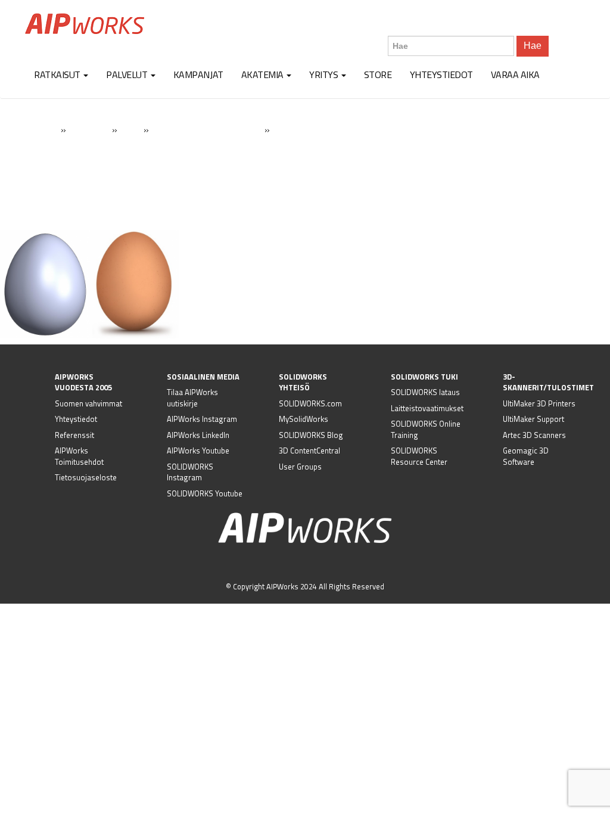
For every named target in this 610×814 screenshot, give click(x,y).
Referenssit (74, 435)
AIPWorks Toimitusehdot (79, 456)
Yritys (324, 74)
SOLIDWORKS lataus (425, 392)
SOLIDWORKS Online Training (425, 429)
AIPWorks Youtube (198, 450)
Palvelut (128, 74)
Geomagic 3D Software (526, 456)
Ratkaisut (58, 74)
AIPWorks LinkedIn (198, 435)
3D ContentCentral (309, 450)
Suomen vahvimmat (88, 403)
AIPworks (84, 24)
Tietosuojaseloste (86, 477)
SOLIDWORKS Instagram (190, 472)
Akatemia (263, 74)
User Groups (300, 467)
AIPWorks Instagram (202, 419)
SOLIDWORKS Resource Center (419, 456)
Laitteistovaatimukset (427, 408)
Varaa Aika (515, 74)
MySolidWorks (303, 419)
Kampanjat (198, 74)
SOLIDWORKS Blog (311, 435)
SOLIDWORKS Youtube (204, 493)
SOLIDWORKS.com (310, 403)
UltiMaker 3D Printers (539, 403)
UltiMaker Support (533, 419)
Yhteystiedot (441, 74)
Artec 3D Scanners (534, 435)
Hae (532, 46)
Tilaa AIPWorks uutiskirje (192, 397)
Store (378, 74)
